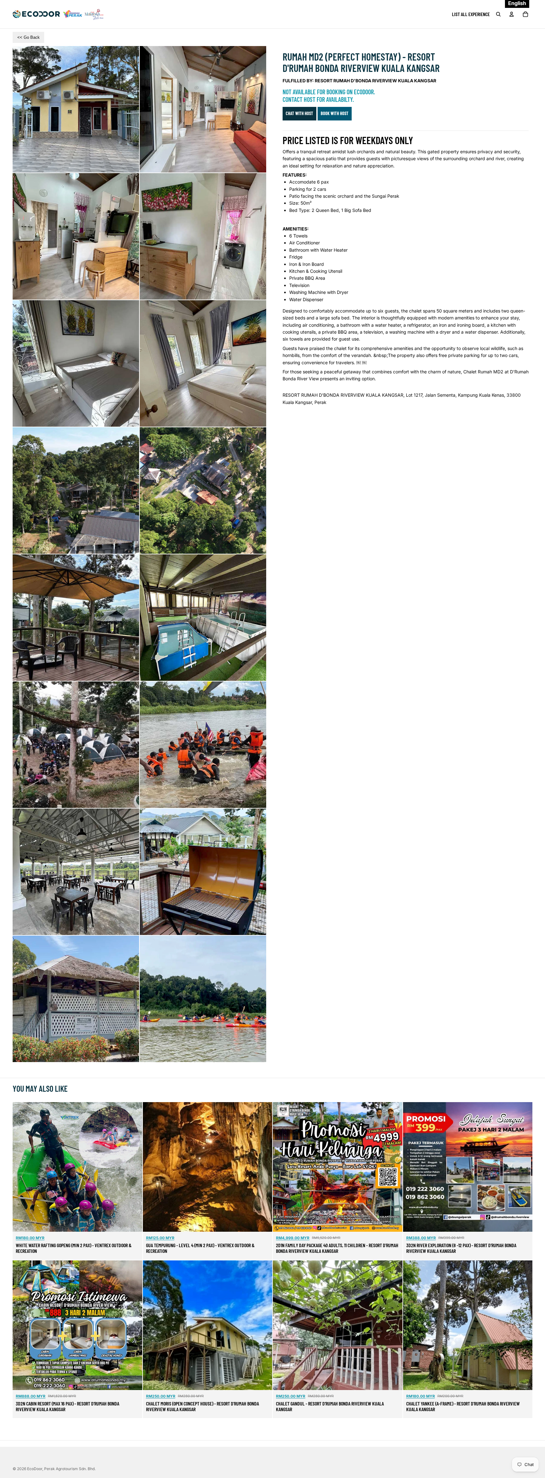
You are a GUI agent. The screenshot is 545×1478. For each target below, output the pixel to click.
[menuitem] (471, 14)
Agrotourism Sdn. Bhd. (70, 1468)
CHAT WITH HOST (299, 113)
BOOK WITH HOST (335, 113)
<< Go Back (28, 37)
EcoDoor (34, 1468)
